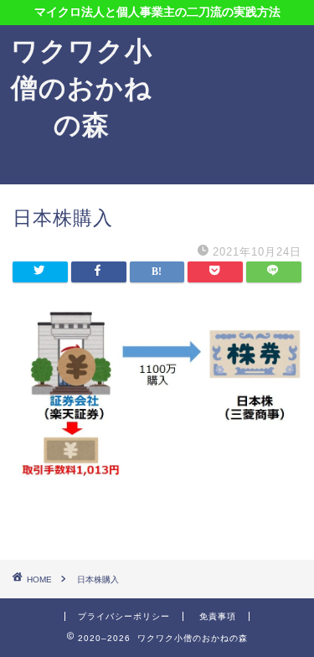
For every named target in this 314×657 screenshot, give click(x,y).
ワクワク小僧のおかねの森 (81, 87)
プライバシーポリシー (124, 616)
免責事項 (217, 616)
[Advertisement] (238, 105)
